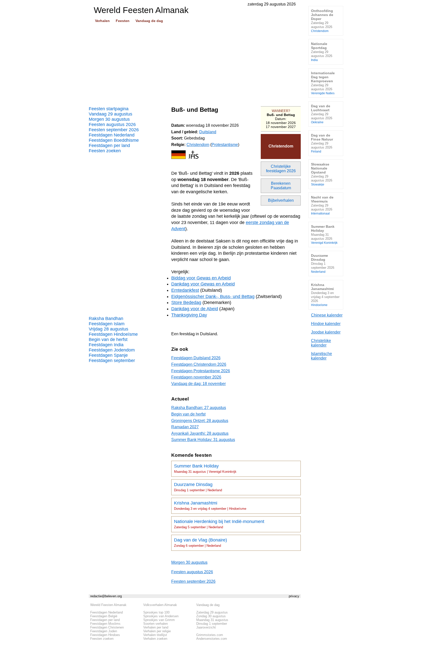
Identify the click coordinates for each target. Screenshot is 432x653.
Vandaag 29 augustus (110, 114)
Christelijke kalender (321, 342)
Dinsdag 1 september (211, 624)
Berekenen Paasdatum (281, 185)
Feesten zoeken (105, 150)
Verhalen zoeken (155, 638)
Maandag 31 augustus (212, 620)
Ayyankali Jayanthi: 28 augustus (199, 433)
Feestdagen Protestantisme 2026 (200, 371)
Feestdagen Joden (103, 631)
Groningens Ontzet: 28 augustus (199, 420)
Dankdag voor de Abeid (194, 308)
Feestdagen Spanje (108, 355)
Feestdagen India (106, 344)
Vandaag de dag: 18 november (198, 384)
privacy (294, 596)
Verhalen (102, 21)
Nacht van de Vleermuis (322, 205)
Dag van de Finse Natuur (322, 143)
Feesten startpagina (108, 108)
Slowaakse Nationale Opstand (321, 174)
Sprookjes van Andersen (160, 616)
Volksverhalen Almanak (160, 605)
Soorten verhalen (155, 624)
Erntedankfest (185, 290)
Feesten (123, 21)
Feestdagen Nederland (111, 135)
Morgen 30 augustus (109, 119)
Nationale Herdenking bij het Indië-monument (219, 524)
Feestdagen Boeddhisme (114, 140)
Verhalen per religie (157, 631)
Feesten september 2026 (114, 129)
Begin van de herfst (108, 339)
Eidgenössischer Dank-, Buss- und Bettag (212, 296)
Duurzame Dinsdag (198, 487)
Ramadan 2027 (185, 427)
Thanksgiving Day (189, 315)
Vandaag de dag (149, 21)
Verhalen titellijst (155, 635)
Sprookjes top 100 (156, 612)
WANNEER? (281, 111)
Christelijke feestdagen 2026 (281, 168)
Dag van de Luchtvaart (321, 114)
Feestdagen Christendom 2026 (198, 364)
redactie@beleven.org (106, 596)
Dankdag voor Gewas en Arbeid (203, 284)
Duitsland (207, 132)
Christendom (280, 146)
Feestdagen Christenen (107, 627)
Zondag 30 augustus (211, 616)
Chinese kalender (326, 315)
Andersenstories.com (211, 638)
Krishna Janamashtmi (210, 505)
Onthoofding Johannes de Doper (322, 20)
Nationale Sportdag (321, 52)
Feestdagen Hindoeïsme (113, 334)
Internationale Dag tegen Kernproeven (323, 83)
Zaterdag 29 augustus (212, 612)
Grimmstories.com (209, 635)
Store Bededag (186, 302)
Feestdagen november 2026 (196, 377)
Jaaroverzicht (206, 627)
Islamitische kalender (321, 356)
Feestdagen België (103, 616)
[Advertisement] (195, 63)
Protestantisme (225, 144)
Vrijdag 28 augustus (108, 329)
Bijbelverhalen (281, 200)
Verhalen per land (155, 627)
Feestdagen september (112, 360)
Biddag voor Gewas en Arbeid (201, 278)
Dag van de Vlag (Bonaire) (200, 543)
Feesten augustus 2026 (112, 124)
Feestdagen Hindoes (105, 635)
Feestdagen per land (109, 145)
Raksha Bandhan (106, 318)
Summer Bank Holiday (205, 469)
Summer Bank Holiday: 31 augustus (203, 440)
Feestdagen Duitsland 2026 (195, 358)
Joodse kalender (325, 332)
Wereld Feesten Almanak (108, 605)
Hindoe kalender (325, 324)
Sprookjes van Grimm (159, 620)
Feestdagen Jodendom (112, 350)
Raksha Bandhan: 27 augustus (198, 408)
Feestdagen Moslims (105, 624)
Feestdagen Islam (106, 323)
